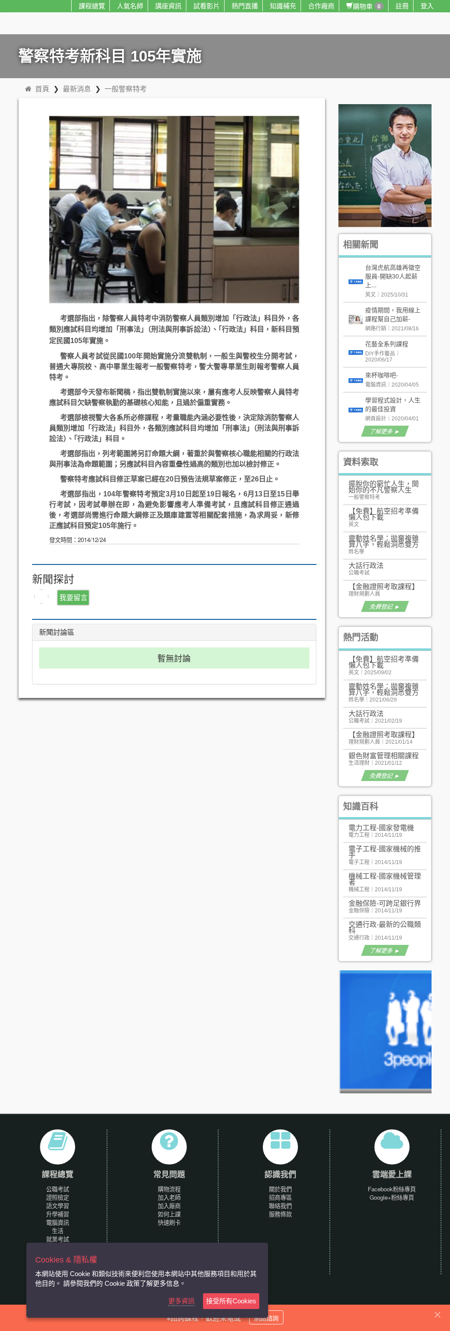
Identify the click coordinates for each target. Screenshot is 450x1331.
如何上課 (169, 1214)
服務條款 (280, 1214)
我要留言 (73, 597)
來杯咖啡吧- (381, 374)
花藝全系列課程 (386, 343)
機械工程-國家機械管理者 (384, 879)
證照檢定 (57, 1197)
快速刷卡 (169, 1222)
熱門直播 (245, 5)
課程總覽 (92, 5)
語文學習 (57, 1205)
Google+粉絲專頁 (392, 1197)
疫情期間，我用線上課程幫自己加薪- (393, 314)
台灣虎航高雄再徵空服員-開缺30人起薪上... (393, 276)
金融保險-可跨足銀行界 (384, 903)
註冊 (402, 5)
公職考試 (57, 1189)
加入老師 (169, 1197)
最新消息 (77, 88)
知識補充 (283, 5)
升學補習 (57, 1214)
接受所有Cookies (231, 1301)
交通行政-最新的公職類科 (384, 927)
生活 (57, 1230)
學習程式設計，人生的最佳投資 (393, 404)
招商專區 (280, 1197)
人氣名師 (130, 5)
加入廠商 (169, 1205)
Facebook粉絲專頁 (392, 1189)
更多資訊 (181, 1301)
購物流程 (169, 1189)
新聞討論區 (56, 632)
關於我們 (280, 1189)
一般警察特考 (126, 88)
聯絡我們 (280, 1205)
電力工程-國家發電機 (381, 827)
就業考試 (57, 1239)
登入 (427, 5)
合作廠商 (321, 5)
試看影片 (206, 5)
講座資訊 (168, 5)
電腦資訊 (57, 1222)
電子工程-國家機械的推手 (384, 851)
